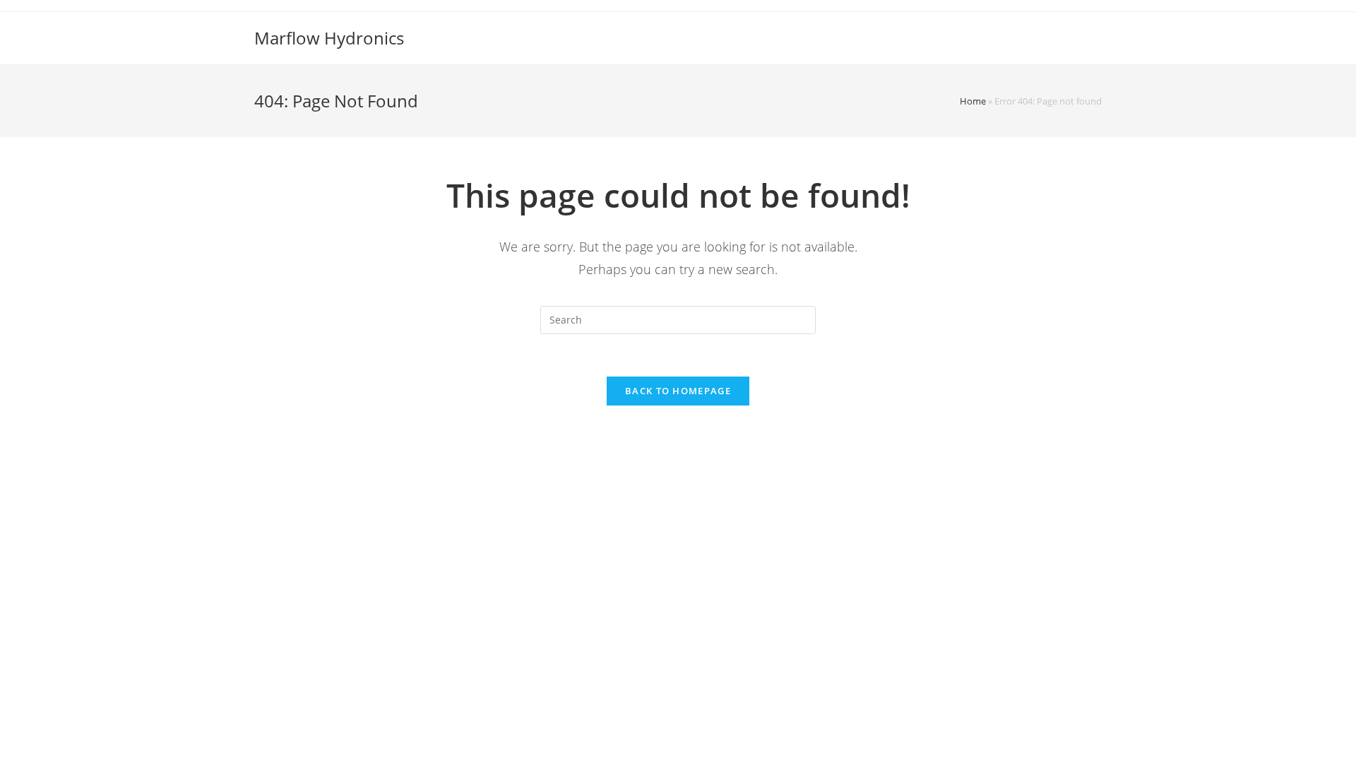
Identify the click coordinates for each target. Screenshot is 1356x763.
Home (973, 101)
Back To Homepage (678, 390)
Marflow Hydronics (329, 37)
